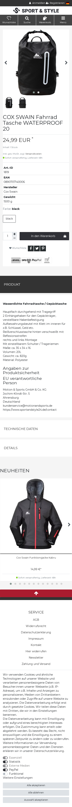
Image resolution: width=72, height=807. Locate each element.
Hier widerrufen (36, 651)
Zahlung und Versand (36, 664)
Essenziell (15, 757)
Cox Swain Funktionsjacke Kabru (36, 557)
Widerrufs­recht (36, 626)
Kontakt (36, 645)
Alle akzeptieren (36, 785)
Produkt (12, 284)
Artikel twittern (37, 248)
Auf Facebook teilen (31, 248)
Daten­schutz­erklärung (36, 632)
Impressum (36, 638)
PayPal (13, 769)
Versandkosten (33, 153)
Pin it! (43, 248)
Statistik (14, 761)
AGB (36, 619)
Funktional (16, 773)
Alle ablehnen (36, 792)
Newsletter (36, 657)
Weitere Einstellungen (18, 777)
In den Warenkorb (43, 236)
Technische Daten (21, 429)
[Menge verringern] (14, 238)
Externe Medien (19, 765)
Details (10, 448)
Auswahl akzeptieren (36, 799)
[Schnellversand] (36, 10)
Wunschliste (19, 248)
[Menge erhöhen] (14, 234)
